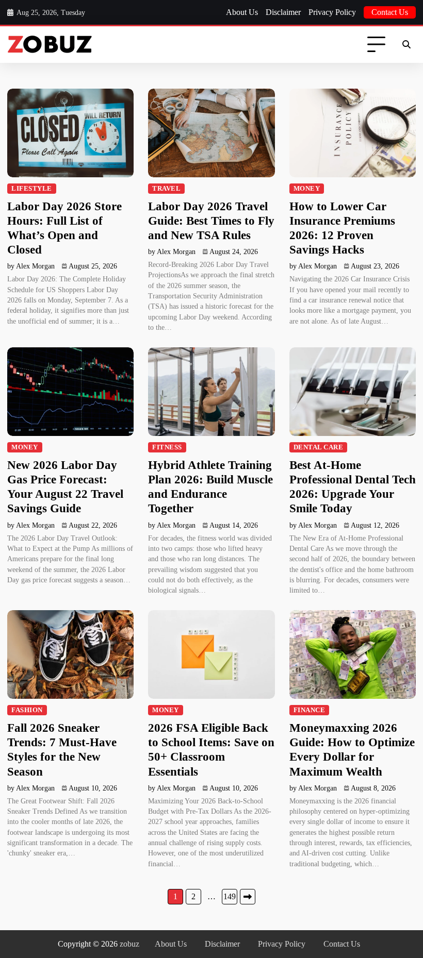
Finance (310, 710)
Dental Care (319, 447)
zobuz (129, 943)
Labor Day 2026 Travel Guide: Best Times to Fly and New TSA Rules (211, 220)
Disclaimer (283, 12)
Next (247, 896)
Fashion (27, 710)
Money (307, 188)
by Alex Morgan (31, 266)
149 (229, 896)
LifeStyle (31, 188)
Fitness (167, 447)
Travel (166, 188)
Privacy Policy (332, 12)
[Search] (406, 45)
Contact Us (389, 12)
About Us (242, 12)
